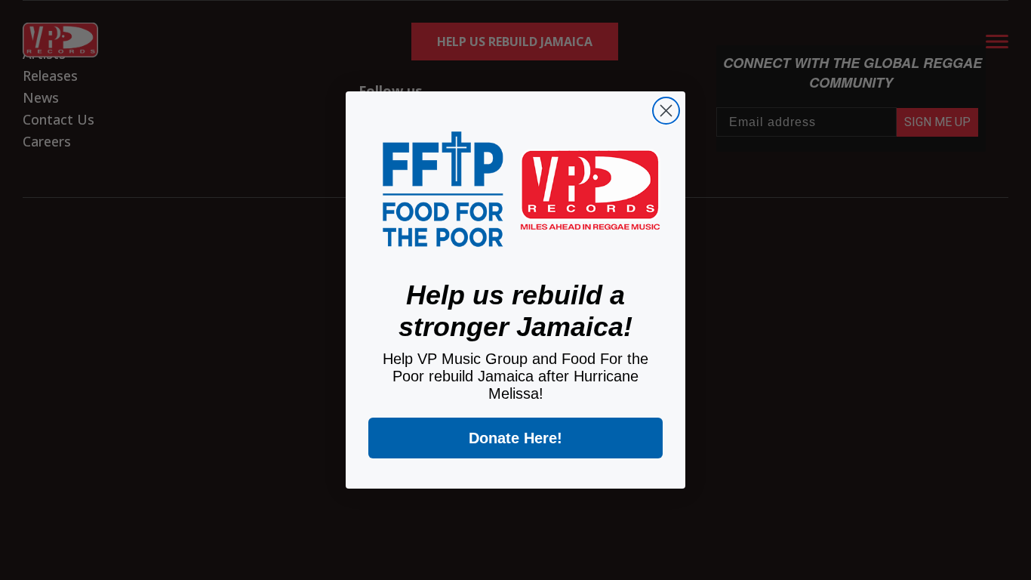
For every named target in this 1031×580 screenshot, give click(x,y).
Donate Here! (515, 438)
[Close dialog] (666, 110)
